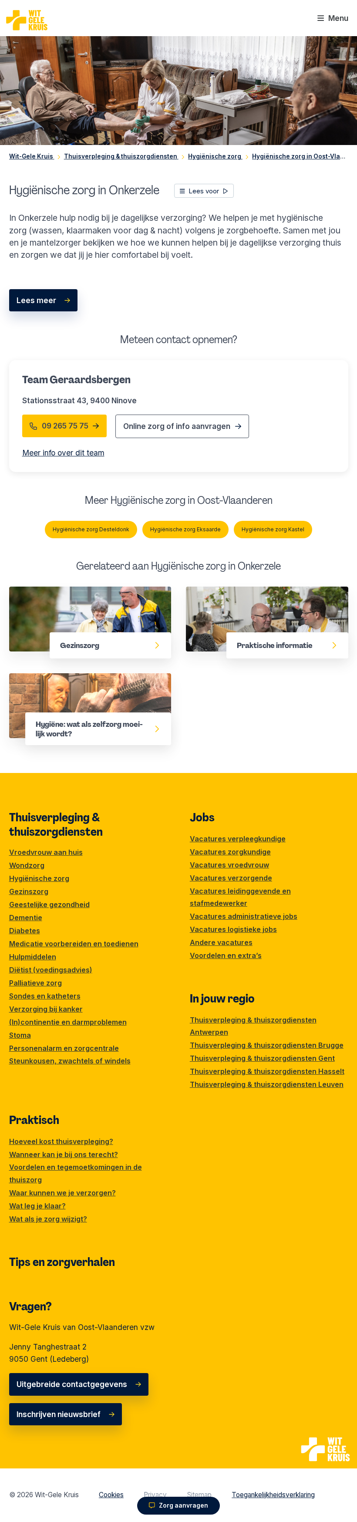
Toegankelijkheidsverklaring (273, 1495)
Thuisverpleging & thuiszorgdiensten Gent (262, 1058)
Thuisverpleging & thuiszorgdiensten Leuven (267, 1084)
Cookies (111, 1495)
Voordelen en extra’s (226, 955)
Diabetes (24, 930)
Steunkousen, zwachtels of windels (70, 1060)
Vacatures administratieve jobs (243, 916)
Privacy (155, 1495)
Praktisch (34, 1120)
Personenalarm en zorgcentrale (64, 1048)
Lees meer (36, 300)
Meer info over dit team (63, 452)
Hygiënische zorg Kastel (273, 529)
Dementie (25, 917)
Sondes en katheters (45, 996)
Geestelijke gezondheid (49, 904)
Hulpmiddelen (32, 956)
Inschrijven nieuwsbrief (59, 1414)
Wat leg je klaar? (37, 1205)
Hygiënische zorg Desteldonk (91, 529)
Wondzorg (26, 865)
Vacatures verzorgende (231, 878)
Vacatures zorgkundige (230, 851)
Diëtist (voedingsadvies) (50, 969)
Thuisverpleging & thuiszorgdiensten (56, 824)
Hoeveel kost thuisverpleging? (61, 1141)
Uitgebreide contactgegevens (72, 1384)
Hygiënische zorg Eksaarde (185, 529)
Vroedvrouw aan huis (46, 852)
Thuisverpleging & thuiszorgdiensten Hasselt (267, 1071)
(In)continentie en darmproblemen (68, 1022)
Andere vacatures (221, 942)
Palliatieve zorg (35, 983)
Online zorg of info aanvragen (176, 426)
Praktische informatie (225, 592)
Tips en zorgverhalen (62, 1262)
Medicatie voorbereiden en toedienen (73, 943)
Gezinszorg (30, 592)
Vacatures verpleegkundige (238, 838)
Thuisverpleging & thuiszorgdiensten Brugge (267, 1045)
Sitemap (199, 1495)
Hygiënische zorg (39, 878)
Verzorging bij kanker (46, 1009)
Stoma (20, 1035)
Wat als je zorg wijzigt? (48, 1219)
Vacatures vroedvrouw (229, 865)
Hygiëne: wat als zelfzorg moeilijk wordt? (84, 679)
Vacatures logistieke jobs (233, 929)
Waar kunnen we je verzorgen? (62, 1192)
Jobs (202, 817)
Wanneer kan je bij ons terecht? (63, 1154)
